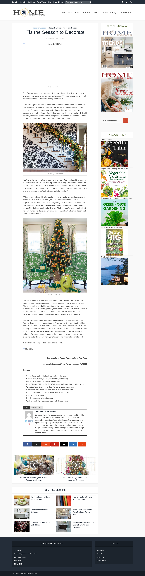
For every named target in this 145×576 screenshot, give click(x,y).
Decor (95, 12)
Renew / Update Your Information (25, 554)
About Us (100, 554)
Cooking (125, 12)
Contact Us (100, 557)
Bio (27, 407)
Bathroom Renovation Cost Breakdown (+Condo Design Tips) (83, 524)
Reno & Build (81, 12)
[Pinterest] (29, 424)
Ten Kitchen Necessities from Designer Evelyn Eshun (82, 512)
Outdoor (66, 12)
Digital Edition (18, 564)
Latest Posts (37, 407)
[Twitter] (26, 421)
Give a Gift (23, 2)
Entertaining (109, 12)
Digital (49, 2)
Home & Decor (71, 28)
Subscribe (15, 2)
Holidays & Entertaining (56, 28)
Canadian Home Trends (56, 38)
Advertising (100, 550)
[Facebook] (29, 421)
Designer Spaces (39, 28)
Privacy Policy (101, 560)
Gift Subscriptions (20, 557)
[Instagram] (31, 421)
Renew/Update (41, 2)
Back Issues (32, 2)
